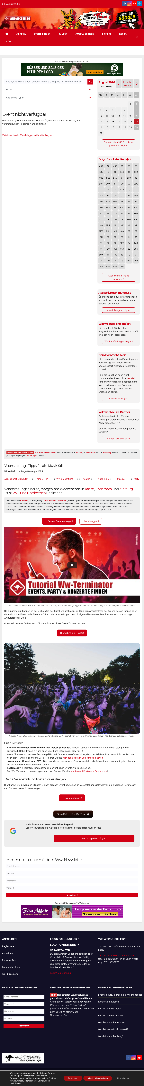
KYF (101, 219)
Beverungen (32, 455)
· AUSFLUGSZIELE (84, 34)
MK (122, 225)
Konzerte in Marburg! (109, 1008)
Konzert (131, 478)
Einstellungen (44, 1081)
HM (136, 201)
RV (129, 243)
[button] (137, 37)
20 (118, 121)
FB (108, 190)
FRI (101, 195)
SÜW (101, 255)
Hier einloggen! (91, 521)
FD (115, 190)
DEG (108, 178)
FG (129, 190)
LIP (122, 219)
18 (106, 121)
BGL (101, 172)
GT (122, 195)
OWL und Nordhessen (28, 493)
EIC (122, 184)
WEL (108, 266)
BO (129, 172)
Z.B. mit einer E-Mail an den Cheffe (116, 955)
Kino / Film (22, 478)
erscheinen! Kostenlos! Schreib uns (89, 771)
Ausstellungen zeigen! (118, 310)
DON (101, 184)
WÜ (122, 266)
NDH (108, 231)
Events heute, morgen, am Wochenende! (120, 994)
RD (108, 243)
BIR (115, 172)
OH (101, 237)
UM (108, 261)
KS (129, 213)
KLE (115, 213)
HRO (122, 207)
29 (130, 127)
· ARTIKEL (20, 34)
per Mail (131, 378)
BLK (122, 172)
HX (101, 213)
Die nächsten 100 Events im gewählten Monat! (118, 144)
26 (112, 127)
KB (108, 213)
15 (130, 115)
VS (122, 261)
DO (136, 178)
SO (129, 249)
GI (108, 195)
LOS (129, 219)
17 (101, 121)
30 (136, 127)
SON (136, 249)
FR (136, 190)
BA (122, 166)
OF (136, 231)
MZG (101, 231)
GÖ (115, 195)
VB (115, 261)
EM (129, 184)
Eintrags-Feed (9, 960)
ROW (122, 243)
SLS (122, 249)
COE (101, 178)
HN (101, 207)
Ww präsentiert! (44, 478)
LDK (115, 219)
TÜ (129, 255)
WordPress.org (10, 973)
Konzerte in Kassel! (108, 1001)
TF (108, 255)
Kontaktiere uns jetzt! (118, 438)
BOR (136, 172)
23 (136, 121)
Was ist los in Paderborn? (112, 1022)
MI (115, 225)
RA (136, 237)
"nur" (45, 453)
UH (136, 255)
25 (106, 127)
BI (108, 172)
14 (124, 115)
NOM (122, 231)
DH (122, 178)
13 (118, 115)
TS (122, 255)
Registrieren (8, 946)
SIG (108, 249)
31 (101, 133)
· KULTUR (62, 34)
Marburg (107, 453)
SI (101, 249)
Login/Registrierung (60, 972)
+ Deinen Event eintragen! (59, 521)
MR (136, 225)
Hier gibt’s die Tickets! (72, 633)
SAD (136, 243)
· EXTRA (122, 34)
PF (115, 237)
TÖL (115, 255)
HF (122, 201)
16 (136, 115)
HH (129, 201)
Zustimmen (73, 1078)
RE (115, 243)
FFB (122, 190)
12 (112, 115)
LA (108, 219)
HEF (115, 201)
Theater (65, 478)
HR (115, 207)
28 (124, 127)
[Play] (72, 565)
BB (129, 166)
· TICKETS (106, 34)
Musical (101, 478)
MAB (136, 219)
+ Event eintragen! (72, 798)
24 (100, 127)
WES (115, 266)
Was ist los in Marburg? (111, 1036)
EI (115, 184)
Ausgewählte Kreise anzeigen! (118, 277)
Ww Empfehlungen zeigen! (118, 341)
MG (101, 225)
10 (101, 115)
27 (118, 127)
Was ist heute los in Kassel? (113, 1029)
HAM (136, 195)
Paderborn (91, 453)
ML (129, 225)
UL (101, 261)
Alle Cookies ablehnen (98, 1078)
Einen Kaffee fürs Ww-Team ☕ (73, 814)
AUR (115, 166)
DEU (115, 178)
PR (122, 237)
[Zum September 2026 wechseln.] (136, 84)
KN (122, 213)
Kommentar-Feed (11, 967)
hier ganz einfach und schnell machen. (83, 757)
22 (130, 121)
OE (129, 231)
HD (101, 201)
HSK (136, 207)
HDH (108, 201)
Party (116, 478)
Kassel (79, 453)
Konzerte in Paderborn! (110, 1015)
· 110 (8, 41)
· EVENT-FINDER (41, 34)
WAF (129, 261)
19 (112, 121)
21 (124, 121)
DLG (129, 178)
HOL (108, 207)
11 (107, 115)
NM (115, 231)
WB (101, 266)
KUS (136, 213)
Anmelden (7, 953)
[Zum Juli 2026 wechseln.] (119, 84)
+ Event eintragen (118, 398)
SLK (115, 249)
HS (129, 207)
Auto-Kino (83, 478)
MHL (108, 225)
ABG (101, 166)
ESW (136, 184)
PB (108, 237)
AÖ (108, 166)
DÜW (108, 184)
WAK (136, 261)
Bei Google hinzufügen (94, 838)
